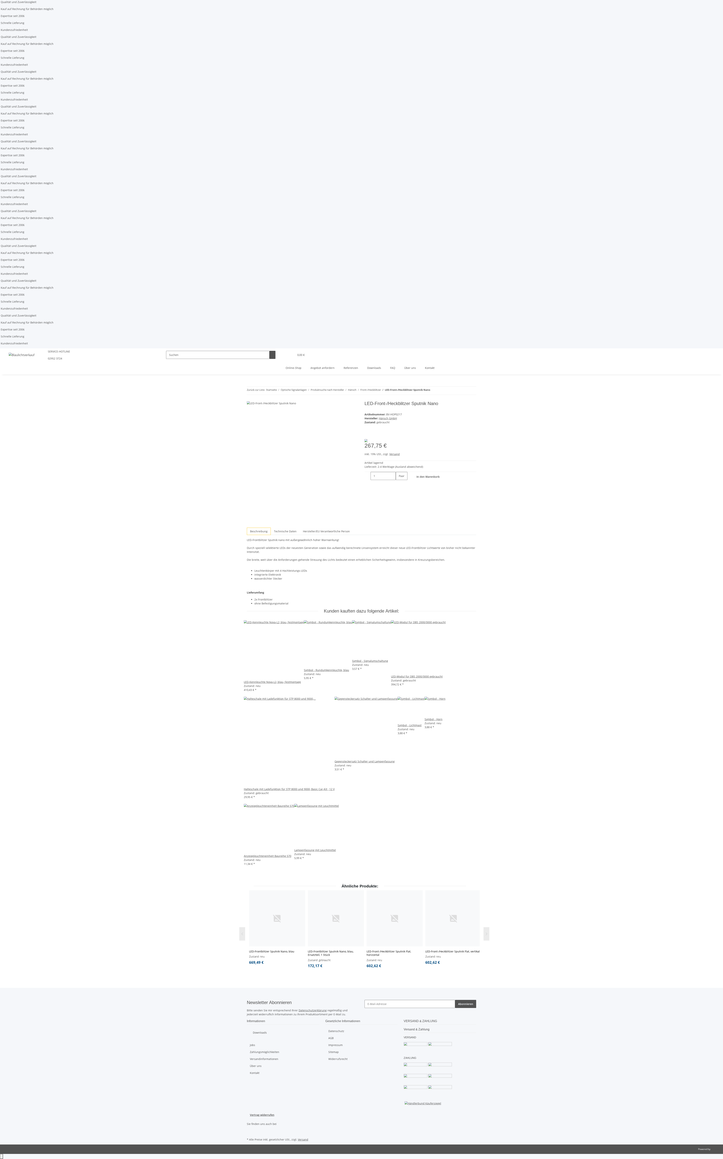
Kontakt (430, 368)
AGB (331, 1038)
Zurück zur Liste (256, 389)
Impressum (335, 1045)
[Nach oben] (1, 1156)
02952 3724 (55, 358)
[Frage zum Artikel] (374, 434)
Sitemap (333, 1052)
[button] (284, 354)
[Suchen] (272, 355)
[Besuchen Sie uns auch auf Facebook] (250, 1128)
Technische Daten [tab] (285, 531)
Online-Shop (293, 368)
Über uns (410, 368)
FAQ (392, 368)
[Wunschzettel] (291, 354)
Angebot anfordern (322, 368)
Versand (394, 454)
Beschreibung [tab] (259, 531)
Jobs (252, 1045)
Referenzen (351, 368)
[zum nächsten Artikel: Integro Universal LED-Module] (433, 391)
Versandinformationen (264, 1059)
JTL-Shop (715, 1149)
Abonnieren (465, 1004)
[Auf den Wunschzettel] (368, 434)
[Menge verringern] (368, 476)
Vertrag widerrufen (262, 1115)
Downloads (374, 368)
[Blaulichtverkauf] (22, 355)
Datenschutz (336, 1031)
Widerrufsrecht (338, 1059)
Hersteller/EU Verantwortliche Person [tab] (326, 531)
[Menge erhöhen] (399, 484)
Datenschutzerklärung (313, 1010)
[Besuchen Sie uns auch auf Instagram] (250, 1132)
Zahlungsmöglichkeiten (264, 1052)
